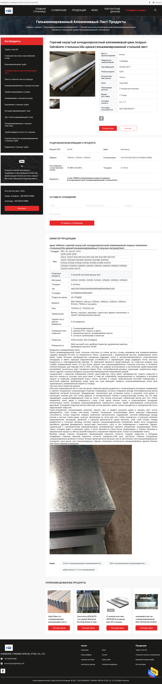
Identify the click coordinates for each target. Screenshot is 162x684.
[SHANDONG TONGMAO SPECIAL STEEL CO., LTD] (9, 11)
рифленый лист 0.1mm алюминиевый (79, 570)
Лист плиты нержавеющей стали (19, 117)
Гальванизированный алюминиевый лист (61, 27)
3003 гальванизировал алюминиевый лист (128, 563)
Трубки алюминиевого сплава (17, 92)
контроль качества (87, 660)
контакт (22, 208)
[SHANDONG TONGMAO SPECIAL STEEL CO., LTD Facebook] (149, 2)
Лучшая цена (108, 128)
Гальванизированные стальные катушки (22, 86)
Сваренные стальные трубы (16, 147)
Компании (84, 650)
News (104, 650)
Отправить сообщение (72, 223)
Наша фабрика (86, 655)
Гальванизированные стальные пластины (18, 125)
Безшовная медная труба (15, 64)
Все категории (141, 664)
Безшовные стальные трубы (17, 105)
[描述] (155, 10)
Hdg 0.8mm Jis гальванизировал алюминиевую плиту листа (57, 619)
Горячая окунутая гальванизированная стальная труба (21, 139)
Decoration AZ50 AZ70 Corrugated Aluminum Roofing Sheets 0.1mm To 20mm (86, 619)
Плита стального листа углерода (19, 79)
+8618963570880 (27, 196)
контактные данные (88, 664)
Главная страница (34, 27)
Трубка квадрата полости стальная (20, 132)
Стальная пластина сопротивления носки (20, 57)
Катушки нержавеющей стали (17, 111)
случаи (104, 655)
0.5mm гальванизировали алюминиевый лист (82, 563)
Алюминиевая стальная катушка (19, 98)
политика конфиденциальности (110, 664)
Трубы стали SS (11, 49)
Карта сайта (106, 660)
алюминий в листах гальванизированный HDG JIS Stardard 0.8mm (146, 619)
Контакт (128, 128)
